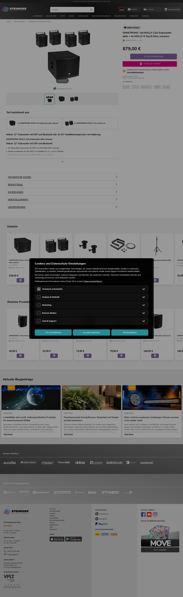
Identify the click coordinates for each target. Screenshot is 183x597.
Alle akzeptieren (130, 332)
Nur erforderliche (53, 332)
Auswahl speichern (91, 332)
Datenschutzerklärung (93, 281)
